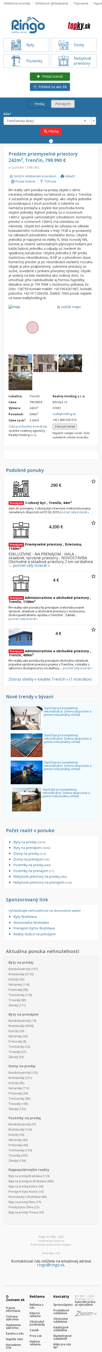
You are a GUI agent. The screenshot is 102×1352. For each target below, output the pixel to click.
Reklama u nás (36, 1306)
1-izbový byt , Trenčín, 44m (41, 502)
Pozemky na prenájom (33, 871)
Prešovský (15, 990)
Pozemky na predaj (32, 865)
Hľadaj (51, 131)
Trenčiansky (16, 995)
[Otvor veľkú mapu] (32, 327)
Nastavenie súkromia (13, 1326)
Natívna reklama (35, 1342)
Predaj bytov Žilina (21, 1207)
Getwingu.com (51, 1253)
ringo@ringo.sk (51, 1264)
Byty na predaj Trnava (23, 1212)
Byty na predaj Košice (23, 1186)
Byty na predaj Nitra (22, 1202)
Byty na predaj (29, 842)
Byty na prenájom (31, 847)
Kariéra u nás (14, 1333)
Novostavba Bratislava (31, 922)
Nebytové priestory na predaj (40, 876)
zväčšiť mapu (69, 307)
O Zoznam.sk (15, 1298)
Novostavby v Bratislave (25, 1197)
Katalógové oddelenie (61, 1328)
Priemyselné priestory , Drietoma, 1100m (45, 546)
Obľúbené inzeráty (17, 3)
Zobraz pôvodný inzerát (25, 426)
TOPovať (47, 181)
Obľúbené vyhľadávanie (51, 3)
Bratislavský (16, 974)
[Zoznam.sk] (87, 1315)
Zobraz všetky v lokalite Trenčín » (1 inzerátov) (50, 679)
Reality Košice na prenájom (34, 934)
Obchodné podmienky (37, 1323)
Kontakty (61, 1296)
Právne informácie (13, 1309)
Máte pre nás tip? (62, 1345)
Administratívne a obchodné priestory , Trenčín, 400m (50, 653)
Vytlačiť (67, 176)
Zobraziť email (65, 426)
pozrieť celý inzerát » (74, 512)
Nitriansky (15, 985)
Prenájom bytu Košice (23, 1192)
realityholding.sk (64, 414)
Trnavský (14, 1000)
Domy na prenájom (31, 859)
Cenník (34, 1330)
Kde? (7, 114)
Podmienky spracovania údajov (51, 1244)
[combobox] (50, 121)
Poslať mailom (23, 181)
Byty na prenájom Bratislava (27, 1181)
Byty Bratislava (25, 916)
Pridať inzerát (52, 76)
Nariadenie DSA (13, 1346)
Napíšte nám (14, 1339)
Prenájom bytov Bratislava (34, 928)
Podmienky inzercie (51, 1240)
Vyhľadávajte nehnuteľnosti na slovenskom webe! (45, 910)
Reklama (37, 1296)
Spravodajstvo (63, 1305)
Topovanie (81, 3)
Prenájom (62, 104)
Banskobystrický (19, 969)
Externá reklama (35, 1314)
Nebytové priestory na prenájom (42, 882)
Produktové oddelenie (61, 1311)
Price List (36, 1336)
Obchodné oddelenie (60, 1320)
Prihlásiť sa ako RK (52, 87)
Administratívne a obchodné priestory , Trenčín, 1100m (50, 599)
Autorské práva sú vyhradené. (85, 1303)
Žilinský (13, 1005)
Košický (14, 979)
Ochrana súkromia (12, 1317)
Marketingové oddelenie (62, 1337)
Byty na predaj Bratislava (25, 1176)
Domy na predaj (29, 853)
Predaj (39, 104)
